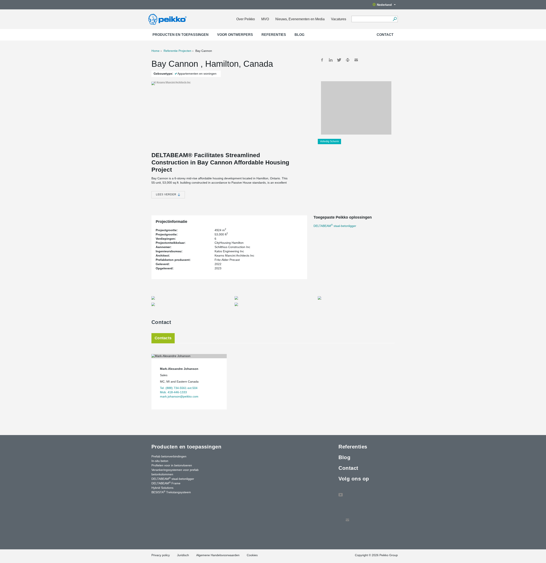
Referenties (273, 34)
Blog (299, 34)
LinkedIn (330, 60)
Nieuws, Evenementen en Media (300, 19)
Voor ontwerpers (235, 34)
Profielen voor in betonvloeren (171, 465)
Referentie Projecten (177, 50)
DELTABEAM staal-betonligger (335, 226)
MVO (265, 19)
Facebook (322, 60)
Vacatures (338, 19)
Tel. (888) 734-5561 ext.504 (178, 388)
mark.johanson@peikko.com (179, 396)
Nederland (384, 4)
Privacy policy (160, 555)
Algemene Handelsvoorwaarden (218, 555)
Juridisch (183, 555)
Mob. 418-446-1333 (173, 392)
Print (348, 60)
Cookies (252, 555)
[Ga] (394, 19)
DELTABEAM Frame (165, 483)
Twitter (339, 60)
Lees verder (166, 194)
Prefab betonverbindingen (168, 456)
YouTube (340, 492)
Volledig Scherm (329, 141)
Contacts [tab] (163, 338)
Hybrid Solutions (162, 487)
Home (155, 50)
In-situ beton (159, 461)
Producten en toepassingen (180, 34)
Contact (385, 34)
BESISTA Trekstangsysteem (171, 492)
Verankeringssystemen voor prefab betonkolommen (175, 472)
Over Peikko (245, 19)
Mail (356, 60)
